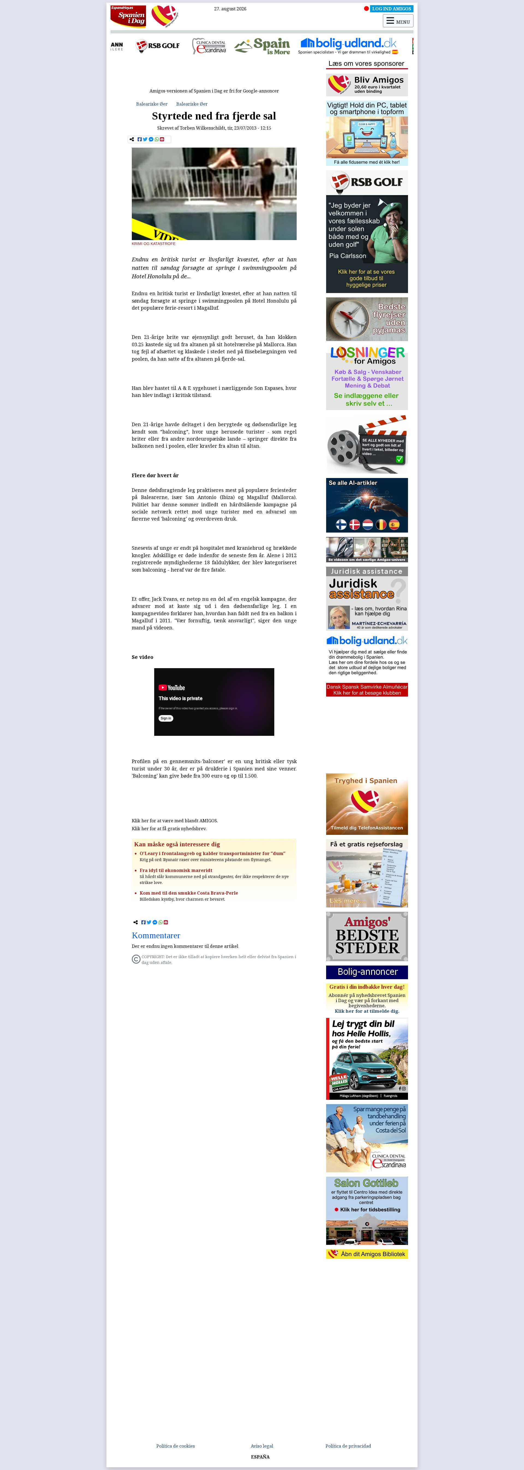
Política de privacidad (348, 1446)
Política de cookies (175, 1446)
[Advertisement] (214, 73)
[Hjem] (128, 16)
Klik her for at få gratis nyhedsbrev (169, 829)
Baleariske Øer (152, 104)
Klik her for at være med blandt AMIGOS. (175, 821)
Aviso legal (262, 1446)
